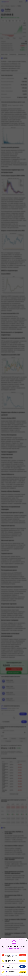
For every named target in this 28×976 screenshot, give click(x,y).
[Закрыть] (26, 940)
